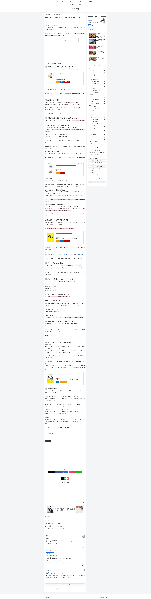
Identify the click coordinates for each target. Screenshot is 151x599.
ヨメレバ (60, 78)
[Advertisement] (55, 52)
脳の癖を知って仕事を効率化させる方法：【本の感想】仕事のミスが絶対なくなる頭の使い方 (65, 254)
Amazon (57, 81)
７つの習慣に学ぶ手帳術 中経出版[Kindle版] (65, 374)
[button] (105, 29)
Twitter (89, 24)
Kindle (62, 81)
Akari (47, 535)
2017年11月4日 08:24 (48, 521)
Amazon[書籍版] (63, 381)
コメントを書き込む (65, 584)
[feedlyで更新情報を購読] (65, 478)
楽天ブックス (67, 81)
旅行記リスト (91, 25)
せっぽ (47, 550)
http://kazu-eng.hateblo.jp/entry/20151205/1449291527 (57, 562)
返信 (83, 531)
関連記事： (47, 252)
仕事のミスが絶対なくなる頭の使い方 (64, 233)
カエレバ (60, 169)
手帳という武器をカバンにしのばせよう (64, 73)
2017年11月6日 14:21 (50, 570)
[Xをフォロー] (62, 478)
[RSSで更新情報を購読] (68, 478)
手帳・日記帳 (48, 440)
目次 (64, 40)
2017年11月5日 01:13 (50, 552)
